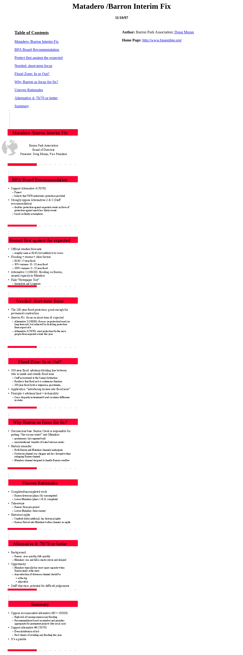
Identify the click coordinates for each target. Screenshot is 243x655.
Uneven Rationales (28, 90)
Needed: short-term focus (33, 66)
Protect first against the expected (38, 58)
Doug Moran (184, 32)
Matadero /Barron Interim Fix (36, 42)
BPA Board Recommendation (36, 50)
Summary (21, 106)
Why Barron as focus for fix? (36, 82)
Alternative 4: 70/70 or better (36, 98)
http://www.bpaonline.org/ (162, 40)
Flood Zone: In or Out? (31, 74)
